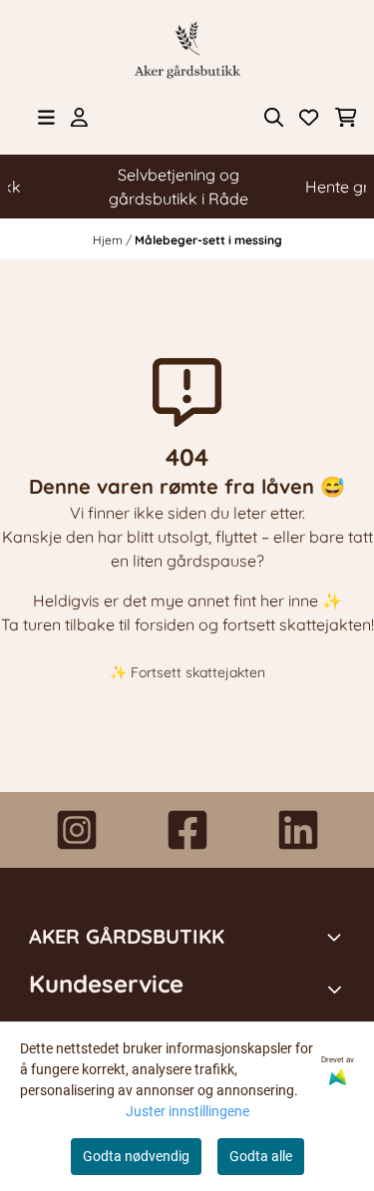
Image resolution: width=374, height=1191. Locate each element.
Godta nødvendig (136, 1156)
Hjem (109, 239)
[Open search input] (273, 117)
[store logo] (187, 50)
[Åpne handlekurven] (346, 117)
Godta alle (260, 1156)
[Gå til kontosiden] (79, 117)
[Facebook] (187, 830)
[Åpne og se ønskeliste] (308, 117)
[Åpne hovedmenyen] (46, 117)
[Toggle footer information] (337, 937)
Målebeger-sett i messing (208, 239)
